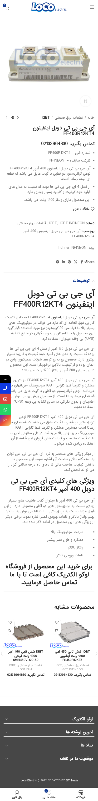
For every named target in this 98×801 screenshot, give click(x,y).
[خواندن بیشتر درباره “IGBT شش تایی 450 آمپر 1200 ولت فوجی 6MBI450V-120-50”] (10, 631)
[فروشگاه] (12, 118)
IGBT (46, 117)
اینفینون (57, 317)
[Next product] (6, 118)
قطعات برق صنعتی (68, 117)
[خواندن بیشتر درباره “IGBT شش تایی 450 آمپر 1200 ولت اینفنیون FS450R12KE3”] (57, 631)
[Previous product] (18, 118)
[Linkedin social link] (63, 262)
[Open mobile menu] (92, 7)
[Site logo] (49, 7)
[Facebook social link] (81, 262)
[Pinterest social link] (69, 262)
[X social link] (76, 262)
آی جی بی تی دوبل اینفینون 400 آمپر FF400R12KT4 (58, 233)
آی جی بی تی (83, 317)
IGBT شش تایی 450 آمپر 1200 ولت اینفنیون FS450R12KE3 (72, 656)
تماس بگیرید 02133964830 (67, 143)
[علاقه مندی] (57, 622)
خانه (91, 117)
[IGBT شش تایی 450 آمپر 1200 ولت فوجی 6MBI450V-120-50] (26, 632)
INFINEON (78, 248)
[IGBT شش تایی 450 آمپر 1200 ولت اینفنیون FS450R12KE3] (72, 632)
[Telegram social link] (57, 262)
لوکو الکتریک (73, 574)
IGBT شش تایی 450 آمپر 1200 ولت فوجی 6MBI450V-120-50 (25, 656)
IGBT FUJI (26, 669)
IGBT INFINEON (72, 223)
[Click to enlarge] (85, 101)
